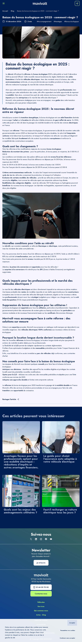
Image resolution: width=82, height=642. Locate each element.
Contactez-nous (41, 593)
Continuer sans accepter (67, 638)
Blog (12, 11)
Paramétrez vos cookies (67, 630)
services (19, 388)
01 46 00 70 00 (42, 587)
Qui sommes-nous (41, 610)
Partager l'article (9, 399)
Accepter (72, 623)
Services (41, 606)
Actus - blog (41, 615)
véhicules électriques (48, 97)
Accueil (5, 11)
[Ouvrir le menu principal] (3, 3)
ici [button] (34, 635)
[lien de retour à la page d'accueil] (39, 3)
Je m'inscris (41, 563)
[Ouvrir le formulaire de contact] (77, 3)
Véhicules (41, 602)
